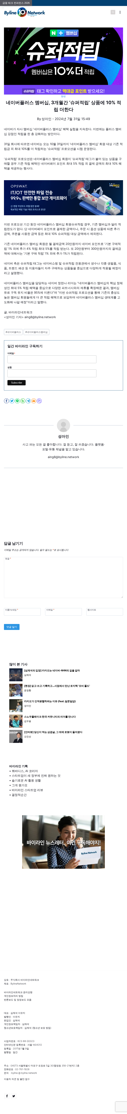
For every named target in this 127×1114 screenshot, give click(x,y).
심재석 (27, 675)
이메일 (11, 353)
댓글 (8, 558)
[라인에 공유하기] (17, 400)
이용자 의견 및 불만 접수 (17, 1079)
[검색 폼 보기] (113, 12)
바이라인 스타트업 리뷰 (27, 790)
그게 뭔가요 (19, 785)
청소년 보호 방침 (41, 1027)
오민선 (27, 736)
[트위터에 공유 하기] (12, 400)
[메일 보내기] (34, 400)
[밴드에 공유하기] (23, 400)
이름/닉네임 (11, 610)
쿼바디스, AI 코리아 (25, 771)
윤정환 (27, 690)
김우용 (27, 721)
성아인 (46, 119)
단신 (63, 96)
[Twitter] (14, 1096)
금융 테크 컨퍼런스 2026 (16, 2)
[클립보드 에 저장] (39, 400)
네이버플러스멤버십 (36, 332)
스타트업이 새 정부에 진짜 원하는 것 (36, 775)
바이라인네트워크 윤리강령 (18, 992)
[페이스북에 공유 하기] (6, 400)
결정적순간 (19, 795)
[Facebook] (7, 1096)
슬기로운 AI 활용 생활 (26, 780)
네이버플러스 (13, 332)
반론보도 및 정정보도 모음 (17, 999)
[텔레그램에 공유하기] (28, 400)
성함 (9, 367)
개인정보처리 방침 (13, 995)
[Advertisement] (63, 509)
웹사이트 (91, 610)
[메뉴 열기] (120, 12)
